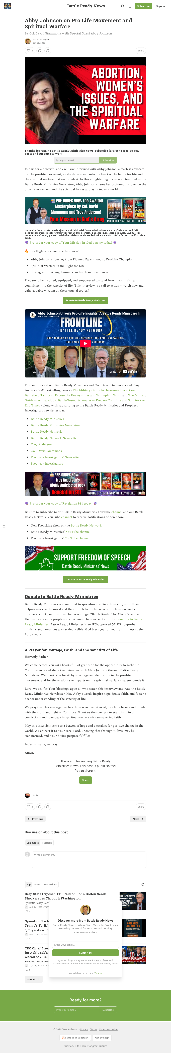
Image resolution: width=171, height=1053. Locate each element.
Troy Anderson (41, 39)
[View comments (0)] (39, 50)
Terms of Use (101, 960)
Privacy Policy (110, 963)
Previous (37, 819)
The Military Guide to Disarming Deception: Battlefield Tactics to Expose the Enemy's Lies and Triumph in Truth (80, 393)
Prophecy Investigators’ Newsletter (55, 457)
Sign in (160, 6)
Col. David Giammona (46, 451)
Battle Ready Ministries (47, 419)
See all (31, 979)
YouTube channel (78, 531)
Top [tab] (29, 884)
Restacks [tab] (47, 842)
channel (117, 512)
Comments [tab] (33, 842)
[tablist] (39, 843)
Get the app (102, 1037)
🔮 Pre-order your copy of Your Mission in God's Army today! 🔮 (71, 242)
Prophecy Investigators (47, 463)
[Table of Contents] (3, 526)
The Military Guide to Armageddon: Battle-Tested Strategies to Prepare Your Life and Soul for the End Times (85, 400)
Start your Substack (76, 1037)
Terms (93, 1029)
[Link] (20, 596)
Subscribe (143, 6)
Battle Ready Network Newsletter (54, 438)
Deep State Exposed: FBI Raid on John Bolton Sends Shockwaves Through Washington (66, 896)
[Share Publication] (130, 6)
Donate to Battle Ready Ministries (61, 596)
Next (136, 819)
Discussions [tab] (50, 884)
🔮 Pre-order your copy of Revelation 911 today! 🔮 (61, 503)
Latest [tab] (37, 884)
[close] (117, 906)
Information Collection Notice (84, 963)
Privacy (84, 1029)
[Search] (122, 6)
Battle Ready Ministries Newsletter (55, 425)
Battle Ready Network (46, 431)
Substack (69, 1046)
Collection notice (108, 1029)
